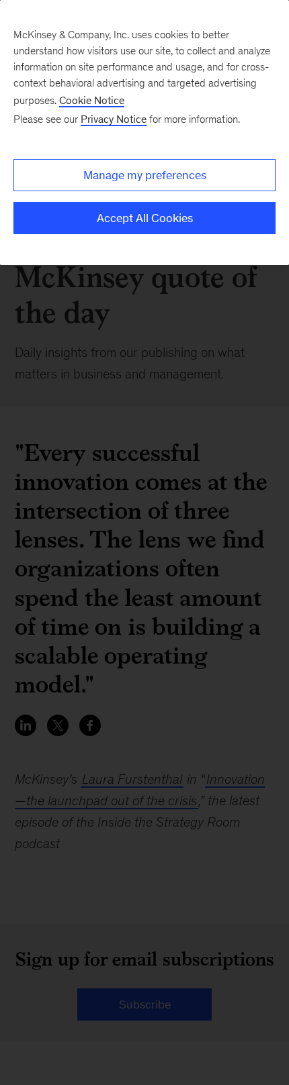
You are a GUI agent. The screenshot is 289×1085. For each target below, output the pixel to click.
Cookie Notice (91, 100)
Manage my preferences (144, 175)
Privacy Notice (114, 119)
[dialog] (144, 132)
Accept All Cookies (145, 218)
